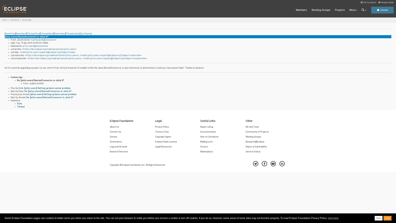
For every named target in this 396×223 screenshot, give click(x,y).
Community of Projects (257, 132)
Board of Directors (119, 151)
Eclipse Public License (166, 141)
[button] (364, 10)
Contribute (14, 20)
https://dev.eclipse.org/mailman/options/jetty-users (54, 58)
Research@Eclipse (255, 141)
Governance (116, 141)
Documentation (208, 132)
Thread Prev (33, 33)
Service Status (253, 151)
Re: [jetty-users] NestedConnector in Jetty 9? (40, 80)
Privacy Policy (162, 127)
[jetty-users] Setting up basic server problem (47, 88)
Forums (204, 146)
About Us (114, 127)
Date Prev (10, 33)
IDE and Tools (252, 127)
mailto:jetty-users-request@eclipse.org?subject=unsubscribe (115, 58)
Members (301, 9)
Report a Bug (206, 127)
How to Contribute (209, 137)
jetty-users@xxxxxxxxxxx (35, 46)
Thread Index (72, 33)
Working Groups (321, 9)
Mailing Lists (206, 141)
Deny (378, 218)
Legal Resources (163, 146)
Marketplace (206, 151)
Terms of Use (162, 132)
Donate (384, 10)
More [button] (352, 9)
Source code (26, 20)
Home (4, 20)
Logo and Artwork (118, 146)
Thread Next (47, 33)
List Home (86, 33)
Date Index (59, 33)
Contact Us (115, 132)
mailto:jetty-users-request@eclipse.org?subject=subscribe (110, 55)
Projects (340, 9)
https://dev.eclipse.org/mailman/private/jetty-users (49, 49)
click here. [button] (333, 218)
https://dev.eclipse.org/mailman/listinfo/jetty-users (52, 55)
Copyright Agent (163, 137)
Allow (387, 218)
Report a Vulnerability (256, 146)
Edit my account (369, 2)
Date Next (21, 33)
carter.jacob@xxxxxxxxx (43, 40)
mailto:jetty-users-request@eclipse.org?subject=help (47, 52)
